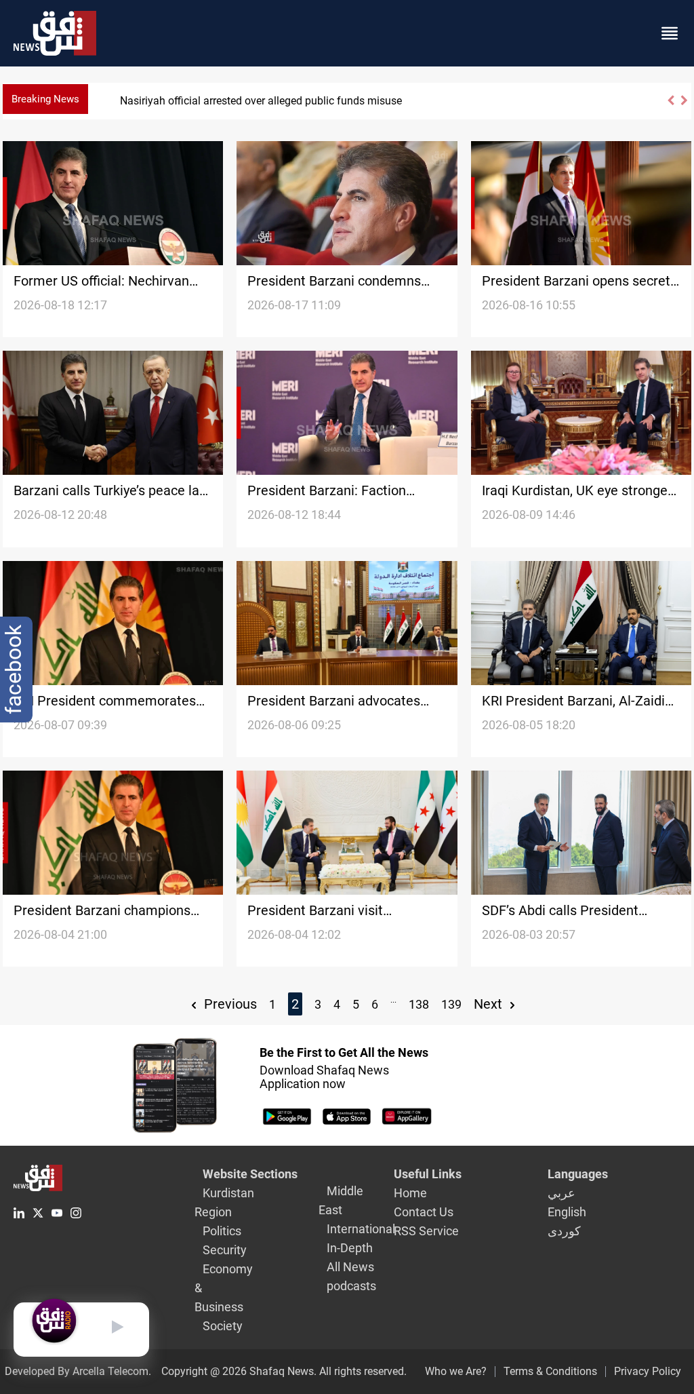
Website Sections (250, 1174)
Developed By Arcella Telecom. (78, 1371)
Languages (578, 1174)
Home (410, 1193)
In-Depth (350, 1248)
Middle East (341, 1200)
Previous (229, 1004)
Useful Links (428, 1174)
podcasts (351, 1286)
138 (419, 1004)
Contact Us (423, 1212)
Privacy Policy (647, 1371)
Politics (222, 1231)
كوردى (564, 1231)
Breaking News (45, 99)
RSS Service (426, 1231)
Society (223, 1326)
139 (451, 1004)
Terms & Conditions (550, 1371)
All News (350, 1267)
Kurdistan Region (224, 1202)
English (567, 1212)
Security (225, 1250)
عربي (561, 1193)
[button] (670, 106)
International (361, 1229)
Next (490, 1004)
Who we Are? (456, 1371)
